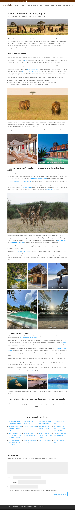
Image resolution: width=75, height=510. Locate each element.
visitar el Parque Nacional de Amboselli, (32, 71)
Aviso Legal (23, 506)
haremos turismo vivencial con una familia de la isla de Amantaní (28, 361)
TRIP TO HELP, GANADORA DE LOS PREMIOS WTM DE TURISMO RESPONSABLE (14, 435)
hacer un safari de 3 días (26, 187)
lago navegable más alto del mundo (28, 337)
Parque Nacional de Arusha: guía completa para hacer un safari (15, 428)
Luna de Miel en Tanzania (30, 5)
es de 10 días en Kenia (32, 69)
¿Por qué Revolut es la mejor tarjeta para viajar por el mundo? (14, 442)
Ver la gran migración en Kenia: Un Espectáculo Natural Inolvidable (60, 428)
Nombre (9, 477)
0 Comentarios (41, 16)
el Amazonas (63, 336)
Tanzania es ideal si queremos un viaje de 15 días (19, 181)
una (61, 240)
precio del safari (50, 189)
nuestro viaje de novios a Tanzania (24, 251)
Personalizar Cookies (32, 506)
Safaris (16, 16)
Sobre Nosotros (44, 5)
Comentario (10, 461)
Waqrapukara (31, 371)
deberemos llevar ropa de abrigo (38, 178)
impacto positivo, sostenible (17, 242)
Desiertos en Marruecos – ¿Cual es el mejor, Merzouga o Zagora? (45, 435)
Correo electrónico (12, 482)
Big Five (26, 60)
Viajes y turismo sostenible (29, 16)
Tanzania (20, 16)
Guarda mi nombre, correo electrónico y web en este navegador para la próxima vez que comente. (33, 490)
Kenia (12, 16)
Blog (52, 5)
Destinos (16, 5)
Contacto (58, 5)
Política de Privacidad (12, 506)
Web (8, 487)
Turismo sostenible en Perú (45, 440)
